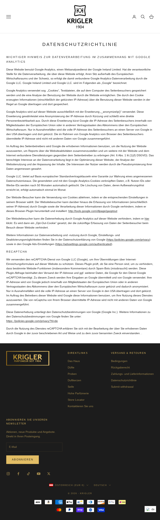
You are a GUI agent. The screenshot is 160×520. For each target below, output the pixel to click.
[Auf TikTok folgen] (28, 474)
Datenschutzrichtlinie (124, 380)
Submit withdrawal (122, 386)
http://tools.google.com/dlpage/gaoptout (92, 211)
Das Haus (74, 361)
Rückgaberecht (120, 367)
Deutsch (100, 485)
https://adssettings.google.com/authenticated (83, 244)
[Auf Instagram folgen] (8, 474)
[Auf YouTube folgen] (39, 474)
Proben (72, 373)
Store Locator (76, 399)
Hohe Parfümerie (78, 393)
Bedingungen (119, 361)
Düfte (71, 367)
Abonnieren (22, 459)
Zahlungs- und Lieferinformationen (132, 373)
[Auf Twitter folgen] (49, 474)
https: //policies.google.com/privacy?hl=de (32, 320)
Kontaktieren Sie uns (80, 406)
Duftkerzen (74, 380)
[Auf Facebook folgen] (18, 474)
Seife (71, 386)
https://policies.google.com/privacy (128, 239)
